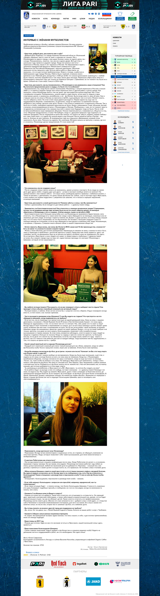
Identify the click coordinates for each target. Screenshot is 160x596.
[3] (27, 555)
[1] (24, 555)
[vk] (89, 14)
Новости (36, 18)
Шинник (116, 40)
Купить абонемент (132, 18)
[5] (29, 555)
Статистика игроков (123, 152)
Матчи (66, 18)
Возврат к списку (32, 552)
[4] (28, 555)
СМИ (114, 43)
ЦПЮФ (82, 18)
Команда (55, 18)
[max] (99, 14)
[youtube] (92, 14)
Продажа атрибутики (120, 18)
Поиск (115, 46)
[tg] (96, 14)
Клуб (45, 18)
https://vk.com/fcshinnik (98, 549)
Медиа (92, 18)
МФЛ (74, 18)
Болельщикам (105, 18)
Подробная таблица (123, 110)
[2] (25, 555)
